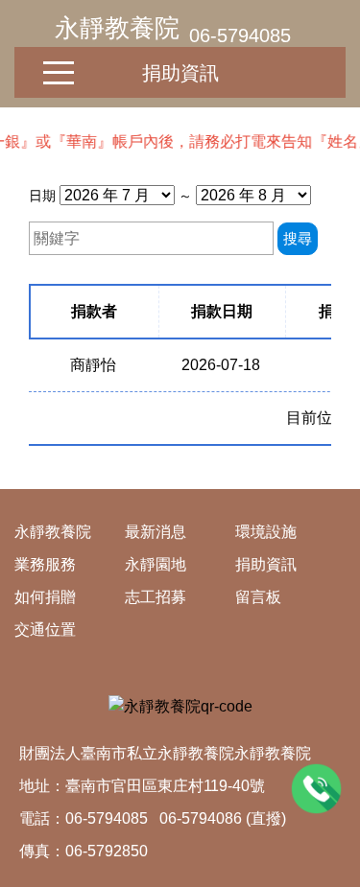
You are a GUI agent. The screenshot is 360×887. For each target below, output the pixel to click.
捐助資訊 (180, 72)
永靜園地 (155, 564)
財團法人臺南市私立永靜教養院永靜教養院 (165, 753)
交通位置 (45, 629)
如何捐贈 (45, 597)
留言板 (258, 597)
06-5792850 (106, 851)
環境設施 (266, 532)
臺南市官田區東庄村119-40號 (165, 786)
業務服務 (45, 564)
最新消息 (155, 532)
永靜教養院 (117, 27)
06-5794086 (200, 818)
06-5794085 (240, 35)
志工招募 (155, 597)
